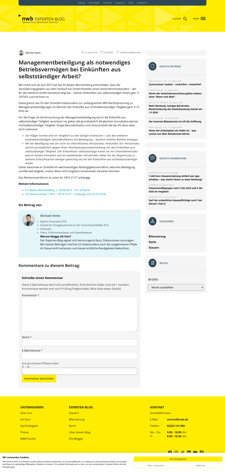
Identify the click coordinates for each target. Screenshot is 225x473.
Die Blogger (76, 439)
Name (26, 337)
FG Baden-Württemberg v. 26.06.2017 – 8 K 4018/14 (57, 190)
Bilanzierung (76, 419)
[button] (202, 18)
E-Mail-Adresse (32, 350)
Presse (24, 432)
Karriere (25, 419)
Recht (72, 426)
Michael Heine (50, 216)
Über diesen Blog (79, 432)
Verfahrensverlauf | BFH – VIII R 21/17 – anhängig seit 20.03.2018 (65, 194)
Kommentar (30, 295)
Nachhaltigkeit (29, 426)
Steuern (74, 413)
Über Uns (26, 413)
